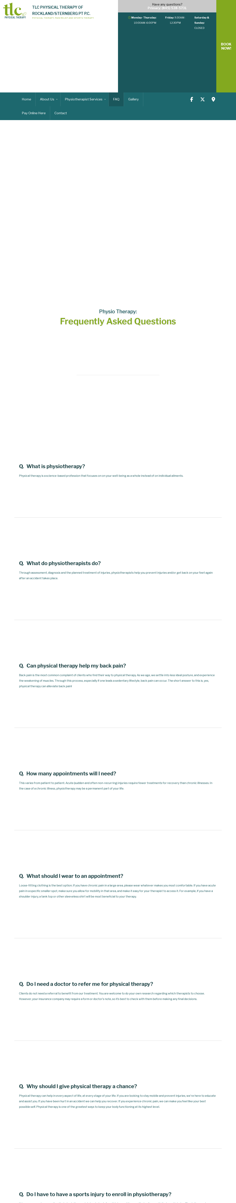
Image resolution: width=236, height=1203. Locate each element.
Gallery (133, 99)
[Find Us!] (213, 99)
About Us (47, 99)
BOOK (226, 46)
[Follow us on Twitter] (202, 99)
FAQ (116, 99)
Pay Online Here (34, 113)
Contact (60, 113)
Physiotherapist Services (83, 99)
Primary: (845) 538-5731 (167, 8)
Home (26, 99)
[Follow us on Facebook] (191, 99)
